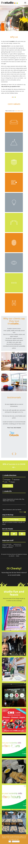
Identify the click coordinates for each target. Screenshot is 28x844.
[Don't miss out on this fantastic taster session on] (14, 746)
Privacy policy (15, 841)
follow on (21, 512)
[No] (26, 839)
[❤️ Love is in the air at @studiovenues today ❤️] (14, 822)
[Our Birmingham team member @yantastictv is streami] (14, 618)
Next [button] (15, 453)
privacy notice (18, 545)
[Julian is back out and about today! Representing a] (14, 669)
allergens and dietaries (7, 547)
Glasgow (12, 482)
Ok (9, 841)
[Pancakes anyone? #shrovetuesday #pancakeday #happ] (14, 771)
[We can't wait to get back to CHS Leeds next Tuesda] (14, 720)
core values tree (19, 110)
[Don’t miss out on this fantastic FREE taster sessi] (14, 797)
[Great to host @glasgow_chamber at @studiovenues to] (14, 644)
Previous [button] (12, 453)
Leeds (5, 482)
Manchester (17, 479)
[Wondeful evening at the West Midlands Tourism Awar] (14, 695)
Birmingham (7, 479)
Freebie (14, 519)
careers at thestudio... (7, 544)
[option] (14, 420)
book (8, 486)
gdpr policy (11, 545)
